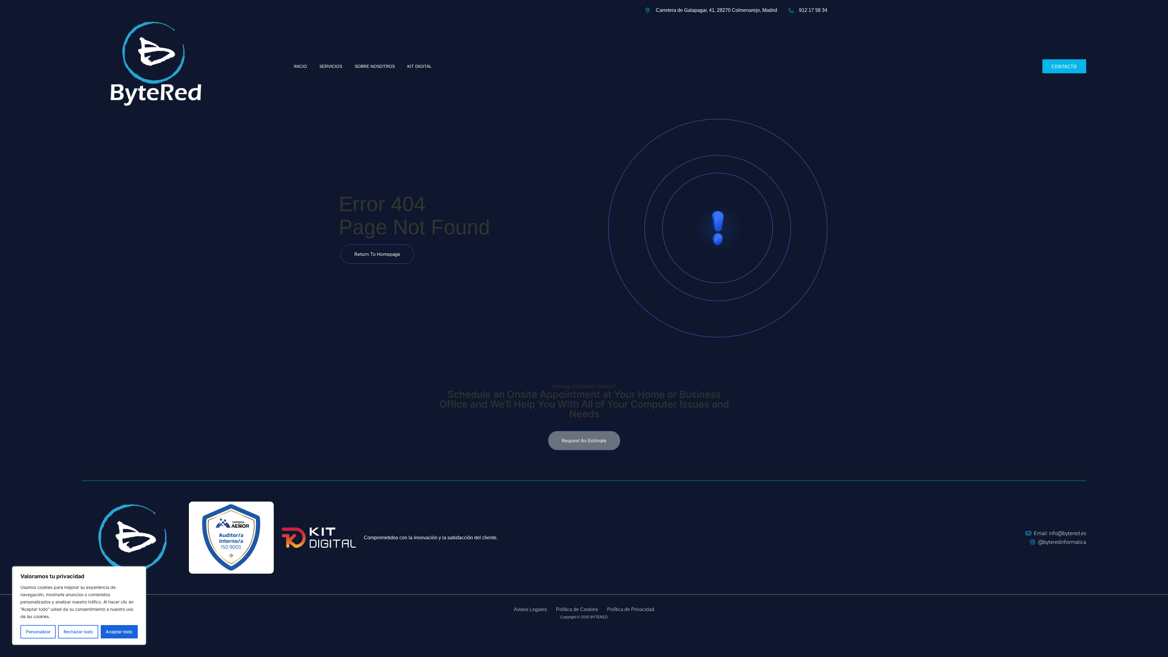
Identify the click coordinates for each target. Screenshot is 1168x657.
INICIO (300, 66)
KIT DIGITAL (419, 66)
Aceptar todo (119, 631)
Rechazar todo (78, 631)
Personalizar (38, 631)
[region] (79, 605)
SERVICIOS (330, 66)
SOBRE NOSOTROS (375, 66)
